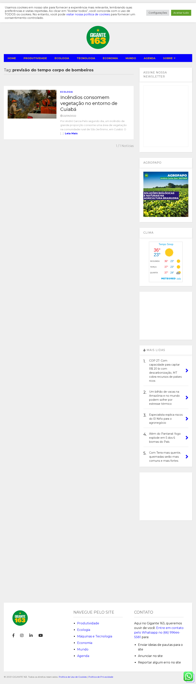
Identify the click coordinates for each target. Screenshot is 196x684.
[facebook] (13, 635)
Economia (84, 643)
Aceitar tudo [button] (181, 12)
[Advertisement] (166, 316)
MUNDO (131, 58)
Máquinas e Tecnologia (94, 636)
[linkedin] (31, 635)
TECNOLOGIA (86, 58)
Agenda (83, 656)
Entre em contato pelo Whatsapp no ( (159, 632)
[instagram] (22, 635)
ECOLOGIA (62, 58)
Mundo (82, 649)
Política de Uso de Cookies (73, 676)
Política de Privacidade (100, 676)
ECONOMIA (110, 58)
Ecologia (66, 92)
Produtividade (88, 623)
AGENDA (149, 58)
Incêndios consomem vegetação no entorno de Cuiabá (88, 103)
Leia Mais (71, 133)
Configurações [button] (158, 12)
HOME (12, 58)
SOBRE (168, 58)
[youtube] (40, 635)
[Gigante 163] (98, 47)
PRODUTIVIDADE (35, 58)
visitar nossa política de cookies (88, 14)
